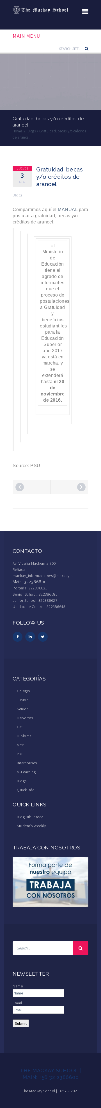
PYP (20, 753)
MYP (20, 744)
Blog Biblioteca (30, 816)
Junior (22, 699)
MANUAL (67, 209)
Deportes (25, 717)
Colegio (23, 690)
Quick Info (26, 789)
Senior (22, 708)
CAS (20, 726)
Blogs (17, 195)
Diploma (24, 735)
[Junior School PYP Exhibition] (81, 487)
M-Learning (26, 771)
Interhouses (27, 762)
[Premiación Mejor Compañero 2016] (19, 487)
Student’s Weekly (31, 825)
